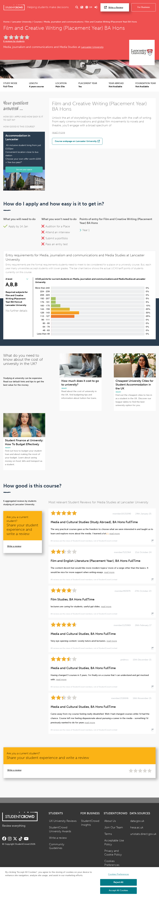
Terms (108, 834)
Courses (37, 21)
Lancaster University (21, 21)
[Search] (76, 7)
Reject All (118, 882)
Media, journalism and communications (63, 21)
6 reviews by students (14, 41)
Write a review (14, 546)
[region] (79, 882)
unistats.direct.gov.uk (143, 834)
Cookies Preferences (111, 863)
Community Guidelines (56, 846)
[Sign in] (95, 7)
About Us (110, 821)
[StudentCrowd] (14, 7)
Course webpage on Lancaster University (76, 141)
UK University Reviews (63, 821)
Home (6, 21)
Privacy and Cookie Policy (113, 852)
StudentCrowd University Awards (60, 829)
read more (58, 132)
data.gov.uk (137, 821)
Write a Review (115, 7)
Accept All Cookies (118, 890)
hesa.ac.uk (136, 827)
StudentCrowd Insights (90, 822)
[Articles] (81, 7)
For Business (143, 7)
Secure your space (24, 169)
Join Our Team (113, 827)
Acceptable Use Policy (114, 842)
